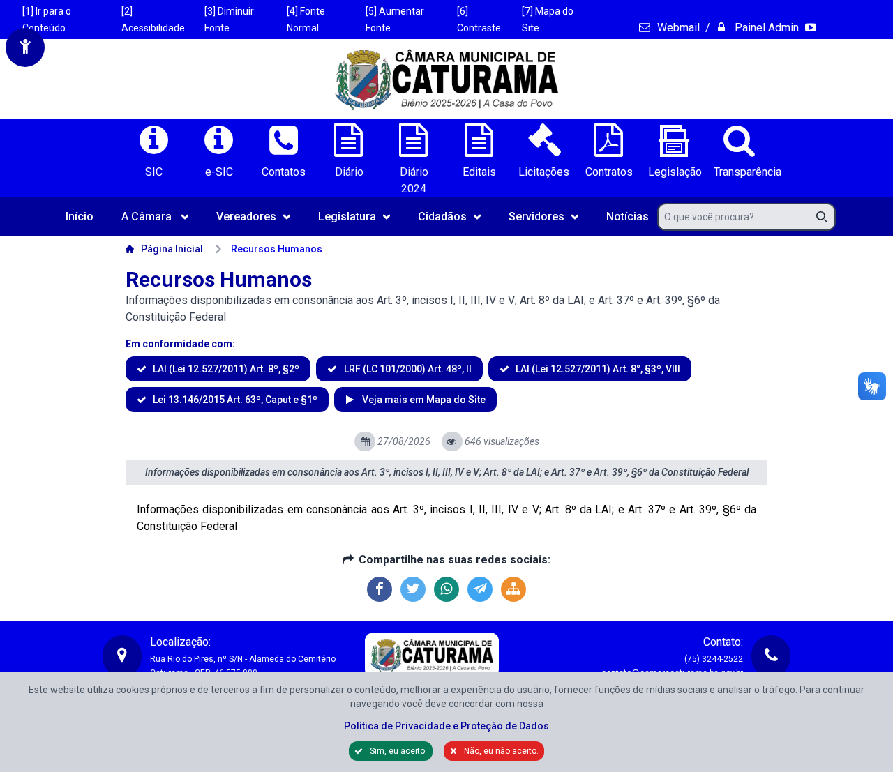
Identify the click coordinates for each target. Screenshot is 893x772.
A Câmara (146, 216)
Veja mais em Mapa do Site (422, 399)
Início (79, 216)
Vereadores (246, 216)
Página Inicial (172, 249)
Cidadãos (442, 216)
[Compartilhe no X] (413, 589)
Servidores (536, 216)
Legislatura (347, 216)
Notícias (627, 216)
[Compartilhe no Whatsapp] (446, 589)
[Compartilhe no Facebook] (379, 589)
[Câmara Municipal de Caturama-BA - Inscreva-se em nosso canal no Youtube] (812, 27)
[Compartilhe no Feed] (513, 589)
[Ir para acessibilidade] (25, 47)
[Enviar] (826, 217)
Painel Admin (765, 27)
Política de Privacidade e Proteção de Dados (446, 726)
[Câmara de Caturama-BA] (446, 79)
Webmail (677, 27)
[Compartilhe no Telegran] (480, 589)
